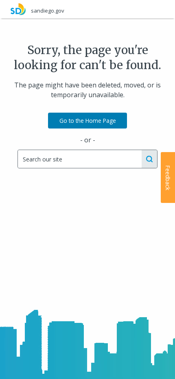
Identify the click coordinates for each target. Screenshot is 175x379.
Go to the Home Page (87, 120)
